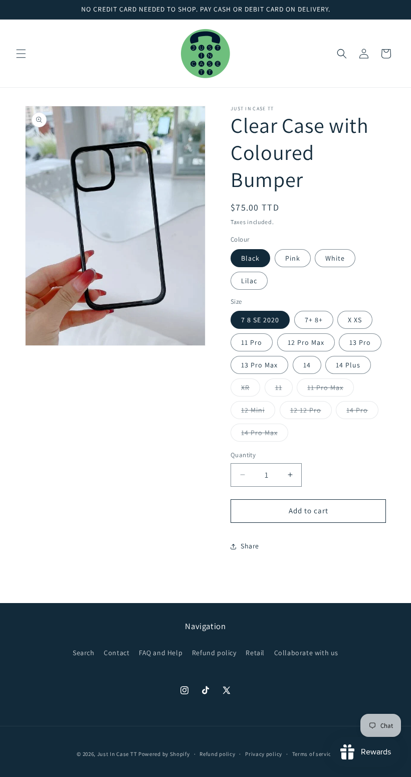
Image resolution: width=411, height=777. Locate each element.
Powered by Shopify (164, 753)
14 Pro (362, 412)
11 (284, 389)
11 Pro (251, 342)
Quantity (243, 455)
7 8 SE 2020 (260, 319)
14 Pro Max (264, 435)
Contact (116, 652)
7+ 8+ (314, 319)
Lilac (249, 280)
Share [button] (250, 545)
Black (250, 258)
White (335, 258)
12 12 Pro (311, 412)
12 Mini (258, 412)
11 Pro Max (330, 389)
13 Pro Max (259, 364)
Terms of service (313, 753)
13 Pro (360, 342)
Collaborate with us (306, 652)
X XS (355, 319)
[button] (21, 54)
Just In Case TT (117, 753)
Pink (292, 258)
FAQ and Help (160, 652)
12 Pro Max (306, 342)
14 (307, 364)
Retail (255, 652)
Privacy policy (263, 753)
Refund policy (214, 652)
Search (84, 652)
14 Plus (348, 364)
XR (250, 389)
